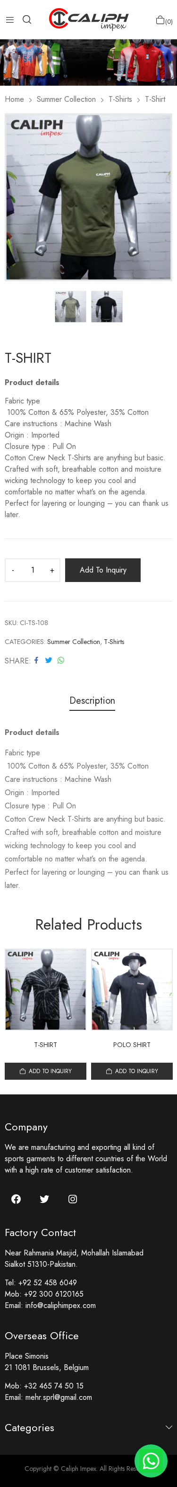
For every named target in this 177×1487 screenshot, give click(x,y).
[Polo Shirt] (132, 989)
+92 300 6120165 (54, 1294)
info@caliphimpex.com (60, 1305)
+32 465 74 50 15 (54, 1385)
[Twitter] (44, 1199)
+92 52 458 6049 (47, 1282)
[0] (160, 20)
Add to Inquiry (103, 569)
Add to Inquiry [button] (50, 1071)
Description (92, 701)
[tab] (92, 702)
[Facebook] (16, 1199)
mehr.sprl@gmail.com (58, 1397)
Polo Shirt (132, 1044)
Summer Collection (73, 641)
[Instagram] (72, 1199)
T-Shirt (45, 1044)
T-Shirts (114, 641)
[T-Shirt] (45, 989)
